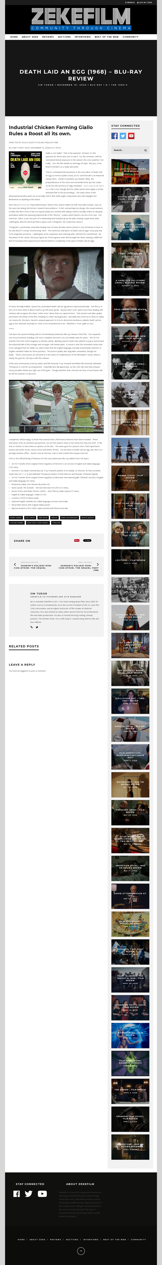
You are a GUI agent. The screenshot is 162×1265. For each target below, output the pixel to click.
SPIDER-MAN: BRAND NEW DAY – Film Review (130, 337)
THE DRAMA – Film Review (130, 1090)
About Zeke (30, 37)
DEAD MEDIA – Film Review (130, 309)
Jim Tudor (46, 85)
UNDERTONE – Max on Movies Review (130, 1145)
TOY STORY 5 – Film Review (130, 644)
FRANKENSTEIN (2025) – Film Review (130, 1117)
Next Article (85, 562)
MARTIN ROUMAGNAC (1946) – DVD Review (130, 198)
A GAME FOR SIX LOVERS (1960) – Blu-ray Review (130, 281)
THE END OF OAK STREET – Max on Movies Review (130, 226)
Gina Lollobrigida (69, 517)
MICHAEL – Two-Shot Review (130, 950)
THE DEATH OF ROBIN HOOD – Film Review (130, 671)
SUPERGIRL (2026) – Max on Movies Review (130, 616)
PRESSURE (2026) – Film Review (130, 811)
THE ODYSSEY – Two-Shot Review (130, 448)
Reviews (48, 37)
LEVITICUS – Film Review (130, 560)
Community (131, 37)
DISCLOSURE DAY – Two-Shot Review (130, 699)
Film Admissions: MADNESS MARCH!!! (130, 1062)
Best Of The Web (107, 37)
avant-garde (16, 517)
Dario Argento (90, 185)
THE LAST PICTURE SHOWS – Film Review (130, 170)
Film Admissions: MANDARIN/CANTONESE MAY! (130, 755)
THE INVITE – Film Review (130, 532)
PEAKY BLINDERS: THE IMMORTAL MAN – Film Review (130, 978)
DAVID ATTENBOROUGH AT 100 (130, 894)
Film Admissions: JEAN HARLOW (130, 393)
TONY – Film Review (130, 254)
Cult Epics (30, 517)
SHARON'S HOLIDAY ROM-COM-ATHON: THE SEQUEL (33, 566)
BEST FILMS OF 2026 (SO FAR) (130, 504)
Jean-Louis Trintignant (37, 523)
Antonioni (24, 204)
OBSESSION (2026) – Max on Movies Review (130, 866)
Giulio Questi (88, 517)
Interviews (83, 37)
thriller (56, 523)
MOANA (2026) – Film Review (130, 476)
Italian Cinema (16, 523)
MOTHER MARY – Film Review (130, 1034)
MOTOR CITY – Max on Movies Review (130, 421)
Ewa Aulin (43, 517)
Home (14, 37)
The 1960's (119, 85)
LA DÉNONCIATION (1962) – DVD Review (130, 365)
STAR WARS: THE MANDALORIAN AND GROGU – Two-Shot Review (130, 838)
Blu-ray (96, 85)
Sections (64, 37)
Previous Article (29, 562)
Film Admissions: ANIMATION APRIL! (130, 922)
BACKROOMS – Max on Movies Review (130, 783)
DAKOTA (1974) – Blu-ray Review (130, 727)
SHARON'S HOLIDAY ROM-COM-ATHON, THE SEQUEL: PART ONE (79, 567)
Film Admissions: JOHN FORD (130, 588)
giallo (54, 517)
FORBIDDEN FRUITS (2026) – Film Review (130, 1006)
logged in (24, 671)
